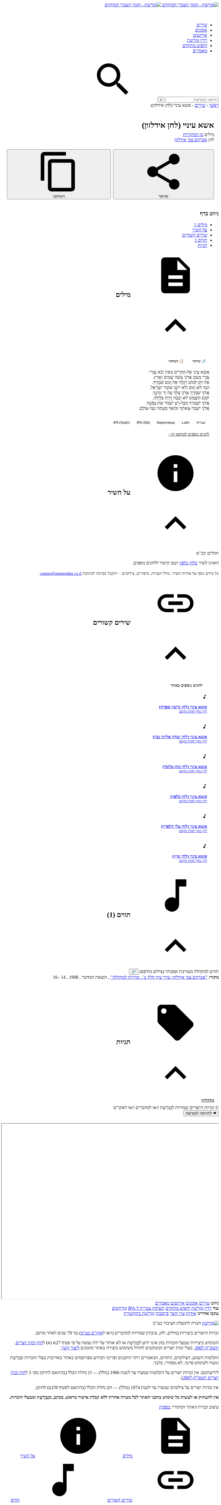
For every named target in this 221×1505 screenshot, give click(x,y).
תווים (201, 240)
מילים (200, 224)
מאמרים (200, 50)
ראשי (214, 105)
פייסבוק (162, 1313)
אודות (191, 1313)
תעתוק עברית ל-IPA (146, 1308)
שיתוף (163, 196)
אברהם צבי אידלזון (190, 139)
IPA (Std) (143, 423)
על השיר (199, 229)
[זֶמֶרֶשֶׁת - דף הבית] (210, 1323)
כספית (164, 1407)
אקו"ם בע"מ (92, 1332)
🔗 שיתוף (199, 361)
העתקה (59, 196)
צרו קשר (177, 1313)
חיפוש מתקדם (194, 45)
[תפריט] (213, 12)
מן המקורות (193, 134)
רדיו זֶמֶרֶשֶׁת (197, 40)
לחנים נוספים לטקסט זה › (189, 434)
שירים (202, 24)
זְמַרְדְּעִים (119, 1308)
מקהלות (207, 1100)
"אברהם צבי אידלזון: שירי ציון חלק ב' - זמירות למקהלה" (158, 977)
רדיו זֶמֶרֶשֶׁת (201, 1308)
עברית (201, 423)
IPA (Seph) (121, 423)
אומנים (201, 30)
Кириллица (166, 423)
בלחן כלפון (188, 562)
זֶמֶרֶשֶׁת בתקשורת (139, 1313)
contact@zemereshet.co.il (60, 573)
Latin (186, 423)
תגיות (202, 245)
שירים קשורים (194, 235)
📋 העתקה (176, 361)
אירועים (200, 35)
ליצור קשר (70, 1347)
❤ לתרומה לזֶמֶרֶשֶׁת (201, 1113)
